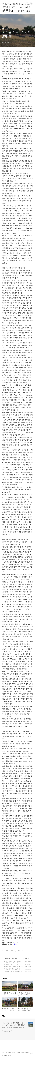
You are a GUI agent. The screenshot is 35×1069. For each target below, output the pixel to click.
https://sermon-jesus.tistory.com (13, 1028)
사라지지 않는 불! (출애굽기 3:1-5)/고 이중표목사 (13, 972)
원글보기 (15, 944)
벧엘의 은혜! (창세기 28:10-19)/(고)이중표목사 (12, 968)
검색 (26, 3)
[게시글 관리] (12, 950)
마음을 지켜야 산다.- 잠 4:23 (12, 962)
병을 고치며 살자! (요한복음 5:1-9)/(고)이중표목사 (13, 970)
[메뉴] (31, 3)
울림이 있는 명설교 (24, 11)
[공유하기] (9, 950)
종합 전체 (14, 958)
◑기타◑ (7, 958)
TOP (31, 1053)
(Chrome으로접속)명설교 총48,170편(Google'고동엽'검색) (17, 3)
